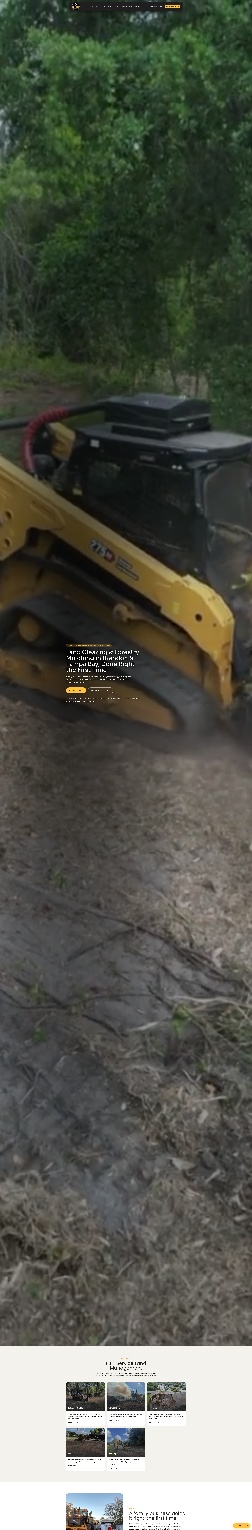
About (98, 6)
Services (106, 6)
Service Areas (127, 6)
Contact (138, 6)
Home (91, 6)
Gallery (116, 6)
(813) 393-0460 (158, 6)
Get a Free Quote (172, 6)
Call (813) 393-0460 (102, 690)
